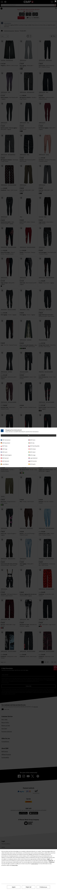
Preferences (43, 887)
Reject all (28, 887)
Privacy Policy (15, 865)
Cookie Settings (34, 863)
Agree (13, 887)
